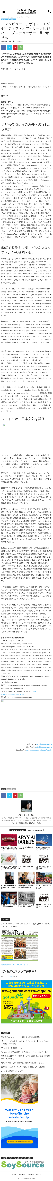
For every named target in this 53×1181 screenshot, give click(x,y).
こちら (10, 976)
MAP (35, 691)
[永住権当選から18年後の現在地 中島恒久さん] (26, 878)
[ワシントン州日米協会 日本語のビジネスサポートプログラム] (44, 859)
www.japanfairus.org (44, 744)
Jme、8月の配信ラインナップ (12, 1071)
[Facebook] (3, 47)
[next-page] (28, 912)
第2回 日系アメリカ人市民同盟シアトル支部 (26, 905)
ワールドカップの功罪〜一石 (11, 1048)
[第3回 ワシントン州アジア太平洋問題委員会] (9, 898)
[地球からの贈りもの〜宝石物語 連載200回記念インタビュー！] (9, 840)
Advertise (31, 1174)
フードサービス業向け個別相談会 (25, 848)
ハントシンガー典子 (9, 41)
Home (3, 17)
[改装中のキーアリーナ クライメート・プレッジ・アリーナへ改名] (44, 898)
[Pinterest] (15, 47)
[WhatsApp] (20, 47)
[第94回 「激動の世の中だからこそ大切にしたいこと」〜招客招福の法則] (44, 840)
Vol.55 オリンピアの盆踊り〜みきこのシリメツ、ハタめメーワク (24, 1052)
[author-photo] (26, 806)
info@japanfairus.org (43, 747)
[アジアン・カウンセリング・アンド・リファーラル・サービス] (44, 878)
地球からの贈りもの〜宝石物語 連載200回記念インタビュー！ (24, 1063)
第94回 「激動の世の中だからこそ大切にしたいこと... (43, 848)
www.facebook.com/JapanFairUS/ (39, 750)
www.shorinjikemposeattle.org (12, 694)
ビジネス (13, 19)
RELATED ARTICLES (17, 830)
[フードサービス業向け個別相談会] (26, 840)
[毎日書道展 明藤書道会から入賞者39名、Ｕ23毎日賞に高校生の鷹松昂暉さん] (9, 878)
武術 (14, 789)
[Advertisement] (26, 4)
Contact (38, 1174)
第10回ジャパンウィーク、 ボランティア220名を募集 (20, 1037)
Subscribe (22, 1174)
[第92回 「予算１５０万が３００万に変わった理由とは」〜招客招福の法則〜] (9, 859)
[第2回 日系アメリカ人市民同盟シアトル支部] (26, 898)
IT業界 (9, 789)
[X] (9, 47)
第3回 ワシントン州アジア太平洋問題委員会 (9, 905)
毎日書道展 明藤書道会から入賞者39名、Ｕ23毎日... (9, 887)
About (14, 1174)
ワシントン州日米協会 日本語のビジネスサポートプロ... (43, 867)
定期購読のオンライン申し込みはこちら (15, 965)
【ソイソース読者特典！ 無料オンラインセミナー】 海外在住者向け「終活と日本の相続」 (25, 1042)
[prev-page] (25, 912)
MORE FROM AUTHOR (34, 830)
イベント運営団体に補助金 (25, 867)
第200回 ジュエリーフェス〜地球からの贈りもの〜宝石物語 (23, 1067)
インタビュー (10, 17)
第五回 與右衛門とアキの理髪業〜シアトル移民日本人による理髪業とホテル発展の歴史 (26, 1057)
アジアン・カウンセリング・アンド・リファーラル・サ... (43, 887)
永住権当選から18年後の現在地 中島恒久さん (26, 886)
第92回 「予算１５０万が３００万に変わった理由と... (9, 867)
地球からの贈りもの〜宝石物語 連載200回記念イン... (9, 848)
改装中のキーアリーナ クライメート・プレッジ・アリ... (43, 906)
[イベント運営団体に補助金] (26, 859)
